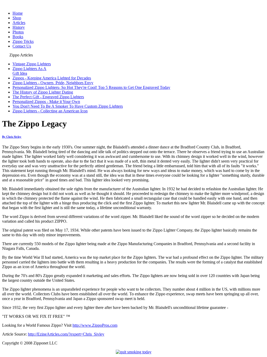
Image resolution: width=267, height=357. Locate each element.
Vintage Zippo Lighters (32, 64)
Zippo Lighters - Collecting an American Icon (50, 111)
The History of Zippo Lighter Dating (43, 92)
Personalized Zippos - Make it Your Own (46, 101)
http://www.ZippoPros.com (94, 325)
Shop (17, 18)
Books (18, 36)
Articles (19, 22)
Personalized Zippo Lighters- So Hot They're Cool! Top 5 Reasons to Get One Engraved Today (91, 87)
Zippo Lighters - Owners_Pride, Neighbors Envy (53, 82)
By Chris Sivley (11, 136)
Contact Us (22, 46)
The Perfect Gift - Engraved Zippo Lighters (48, 97)
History (19, 27)
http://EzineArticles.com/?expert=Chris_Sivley (66, 334)
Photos (18, 32)
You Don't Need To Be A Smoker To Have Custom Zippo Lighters (68, 106)
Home (18, 13)
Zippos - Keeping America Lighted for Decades (52, 78)
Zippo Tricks (23, 41)
